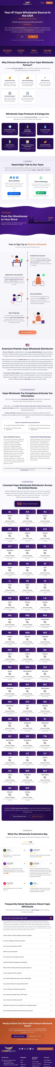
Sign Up (49, 2)
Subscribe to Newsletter (46, 1048)
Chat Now (41, 192)
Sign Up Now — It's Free (35, 1036)
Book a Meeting (15, 193)
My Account (47, 1064)
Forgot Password (48, 1062)
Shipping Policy (36, 1066)
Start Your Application (26, 332)
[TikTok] (33, 1049)
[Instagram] (19, 1049)
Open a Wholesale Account (19, 816)
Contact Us (23, 1064)
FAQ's (21, 1062)
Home (21, 1060)
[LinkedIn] (30, 1049)
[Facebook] (22, 1049)
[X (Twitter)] (25, 1049)
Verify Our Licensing (37, 816)
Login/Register (47, 1060)
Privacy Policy (35, 1061)
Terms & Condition (36, 1064)
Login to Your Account (19, 1036)
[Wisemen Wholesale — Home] (27, 3)
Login (42, 2)
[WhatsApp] (28, 1049)
